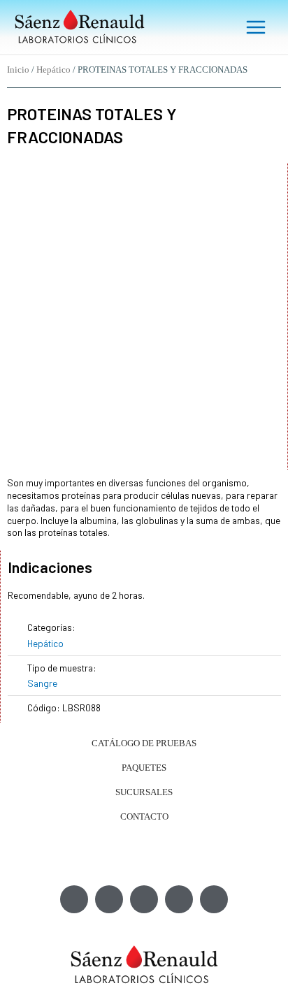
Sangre (42, 683)
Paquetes (144, 767)
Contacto (144, 816)
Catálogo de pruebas (144, 743)
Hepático (53, 70)
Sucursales (144, 792)
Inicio (18, 70)
